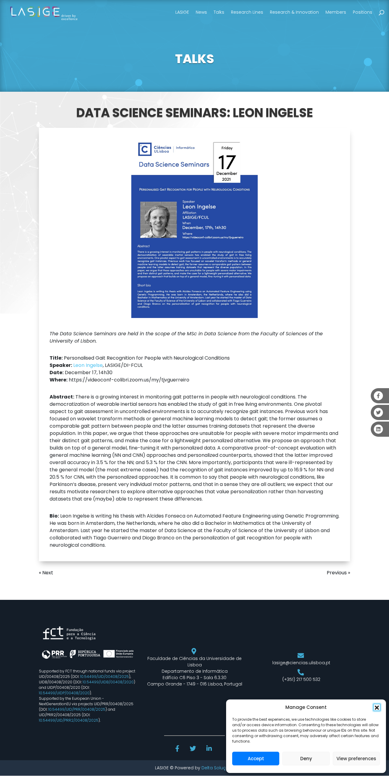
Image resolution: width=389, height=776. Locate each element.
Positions (362, 12)
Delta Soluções (217, 768)
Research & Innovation (294, 12)
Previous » (338, 572)
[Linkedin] (209, 749)
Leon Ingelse (88, 365)
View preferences (356, 758)
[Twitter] (193, 749)
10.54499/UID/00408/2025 (104, 676)
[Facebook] (178, 749)
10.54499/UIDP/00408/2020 (64, 693)
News (201, 12)
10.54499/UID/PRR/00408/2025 (76, 709)
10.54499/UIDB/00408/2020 (108, 682)
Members (335, 12)
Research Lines (247, 12)
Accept (256, 758)
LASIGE (182, 12)
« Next (46, 572)
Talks (219, 12)
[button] (377, 707)
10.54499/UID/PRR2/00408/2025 (68, 720)
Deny (306, 758)
